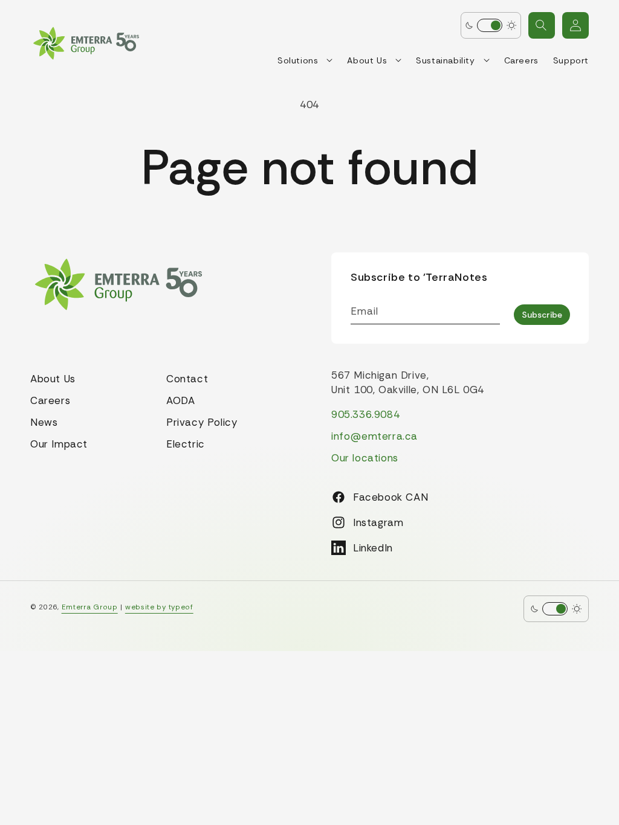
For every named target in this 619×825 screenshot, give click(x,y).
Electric (185, 444)
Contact (187, 378)
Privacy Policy (201, 422)
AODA (180, 400)
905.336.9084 (365, 414)
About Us (53, 378)
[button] (541, 25)
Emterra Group (90, 607)
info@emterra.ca (374, 436)
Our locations (364, 457)
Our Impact (59, 444)
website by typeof (159, 607)
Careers (50, 400)
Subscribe (542, 314)
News (43, 422)
